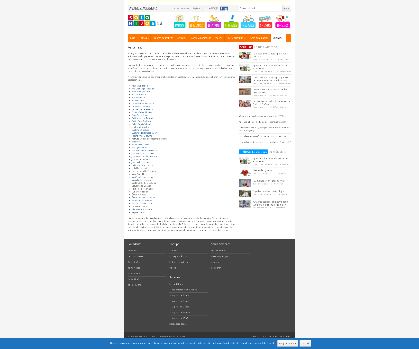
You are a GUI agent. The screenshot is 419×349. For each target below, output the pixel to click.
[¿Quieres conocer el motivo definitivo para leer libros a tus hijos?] (245, 204)
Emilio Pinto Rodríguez (142, 121)
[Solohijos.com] (146, 21)
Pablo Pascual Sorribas (142, 200)
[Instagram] (226, 8)
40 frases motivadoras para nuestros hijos (271, 55)
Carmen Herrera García (142, 109)
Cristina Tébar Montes (142, 112)
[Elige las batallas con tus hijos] (245, 193)
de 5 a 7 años (248, 25)
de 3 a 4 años (231, 25)
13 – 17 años (282, 25)
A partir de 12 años (181, 312)
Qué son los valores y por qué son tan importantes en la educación (271, 79)
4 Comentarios (282, 164)
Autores (215, 262)
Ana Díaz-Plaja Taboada (143, 88)
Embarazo (179, 25)
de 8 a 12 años (134, 279)
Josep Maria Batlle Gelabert (144, 156)
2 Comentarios (279, 173)
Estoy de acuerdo (288, 343)
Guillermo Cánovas (140, 130)
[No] (415, 343)
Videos (218, 37)
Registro (196, 8)
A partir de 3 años (180, 295)
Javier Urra (136, 141)
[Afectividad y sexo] (245, 172)
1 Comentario (279, 184)
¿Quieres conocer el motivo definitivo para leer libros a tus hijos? (271, 203)
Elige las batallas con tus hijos (268, 191)
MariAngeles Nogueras (142, 177)
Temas (143, 37)
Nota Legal (266, 336)
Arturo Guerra (138, 97)
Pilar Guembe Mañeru (142, 209)
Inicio (132, 37)
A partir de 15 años (181, 318)
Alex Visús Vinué (139, 94)
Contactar (255, 336)
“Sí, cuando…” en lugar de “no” (269, 180)
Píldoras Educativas (253, 152)
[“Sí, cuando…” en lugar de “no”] (245, 183)
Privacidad (277, 336)
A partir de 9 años (180, 306)
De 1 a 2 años (214, 25)
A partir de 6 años (180, 301)
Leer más (305, 343)
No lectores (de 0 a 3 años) (184, 289)
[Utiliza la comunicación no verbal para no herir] (245, 91)
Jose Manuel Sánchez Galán (144, 150)
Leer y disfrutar (235, 37)
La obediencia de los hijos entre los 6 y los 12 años (271, 103)
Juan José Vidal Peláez (142, 162)
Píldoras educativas (163, 37)
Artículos (182, 37)
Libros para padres (258, 37)
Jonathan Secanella (140, 144)
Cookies (287, 336)
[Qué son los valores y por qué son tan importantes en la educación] (245, 79)
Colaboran (216, 267)
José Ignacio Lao (139, 147)
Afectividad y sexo (262, 170)
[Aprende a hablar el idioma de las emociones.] (245, 67)
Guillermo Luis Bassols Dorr (144, 132)
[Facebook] (222, 8)
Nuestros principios (220, 256)
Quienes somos (218, 250)
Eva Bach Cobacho (140, 127)
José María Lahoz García (143, 153)
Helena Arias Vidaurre (142, 135)
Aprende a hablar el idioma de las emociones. (270, 67)
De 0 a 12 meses (196, 25)
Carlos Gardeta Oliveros (143, 103)
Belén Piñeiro (138, 100)
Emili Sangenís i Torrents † (143, 118)
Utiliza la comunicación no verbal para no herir (270, 91)
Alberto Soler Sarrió (141, 91)
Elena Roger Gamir (140, 115)
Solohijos (277, 37)
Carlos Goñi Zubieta (141, 106)
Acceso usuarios (181, 8)
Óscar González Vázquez (143, 197)
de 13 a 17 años (135, 284)
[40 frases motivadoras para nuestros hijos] (245, 56)
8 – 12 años (265, 25)
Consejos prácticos (201, 37)
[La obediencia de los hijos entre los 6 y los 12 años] (245, 103)
